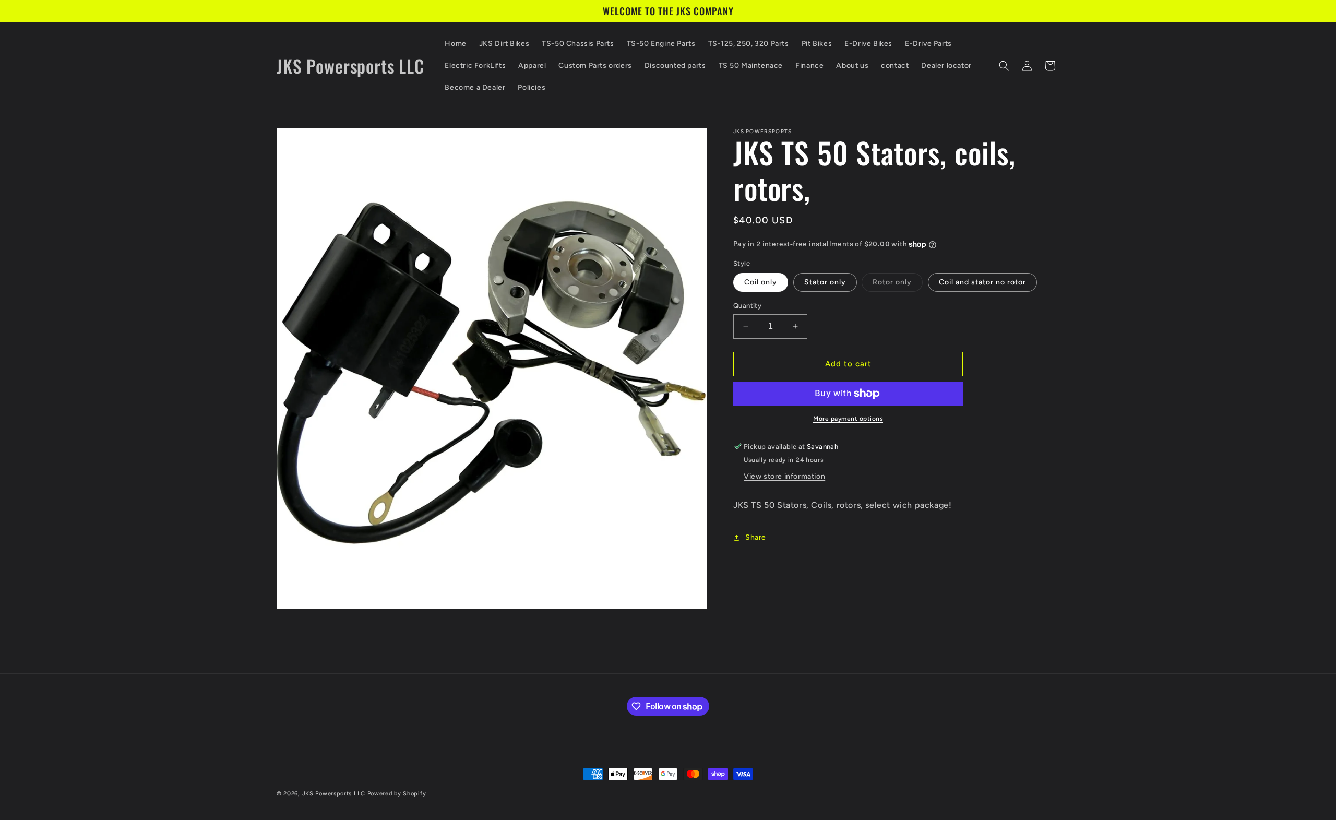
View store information (784, 476)
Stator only (825, 282)
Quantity (747, 306)
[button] (1004, 65)
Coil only (760, 282)
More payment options (848, 418)
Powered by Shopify (396, 793)
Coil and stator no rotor (982, 282)
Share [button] (755, 537)
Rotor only (898, 284)
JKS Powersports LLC (333, 793)
